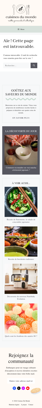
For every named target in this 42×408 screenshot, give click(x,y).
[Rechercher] (34, 65)
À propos (24, 405)
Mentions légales (14, 405)
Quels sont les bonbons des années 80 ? (21, 336)
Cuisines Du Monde (23, 401)
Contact (30, 405)
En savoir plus (21, 117)
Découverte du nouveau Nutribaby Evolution (21, 297)
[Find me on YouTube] (27, 388)
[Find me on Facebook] (14, 388)
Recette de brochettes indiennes (21, 259)
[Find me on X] (18, 388)
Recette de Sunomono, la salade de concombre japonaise (21, 220)
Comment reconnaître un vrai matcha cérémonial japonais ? (21, 168)
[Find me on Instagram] (23, 388)
